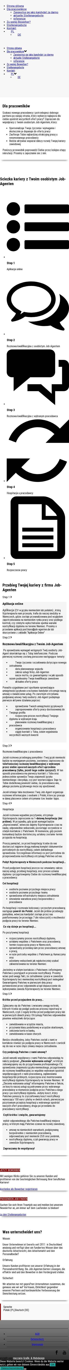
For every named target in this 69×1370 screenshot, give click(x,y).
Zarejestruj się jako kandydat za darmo (35, 12)
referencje (19, 18)
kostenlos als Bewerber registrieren (19, 1189)
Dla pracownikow (17, 9)
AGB (37, 1334)
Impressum (37, 1344)
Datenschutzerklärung (11, 1368)
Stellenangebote (17, 25)
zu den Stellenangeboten (13, 1214)
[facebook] (56, 1354)
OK (52, 1364)
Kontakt (11, 28)
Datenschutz (37, 1339)
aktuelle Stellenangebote (28, 15)
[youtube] (64, 1354)
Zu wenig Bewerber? (19, 22)
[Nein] (25, 1368)
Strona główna (15, 6)
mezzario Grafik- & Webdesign (29, 1358)
